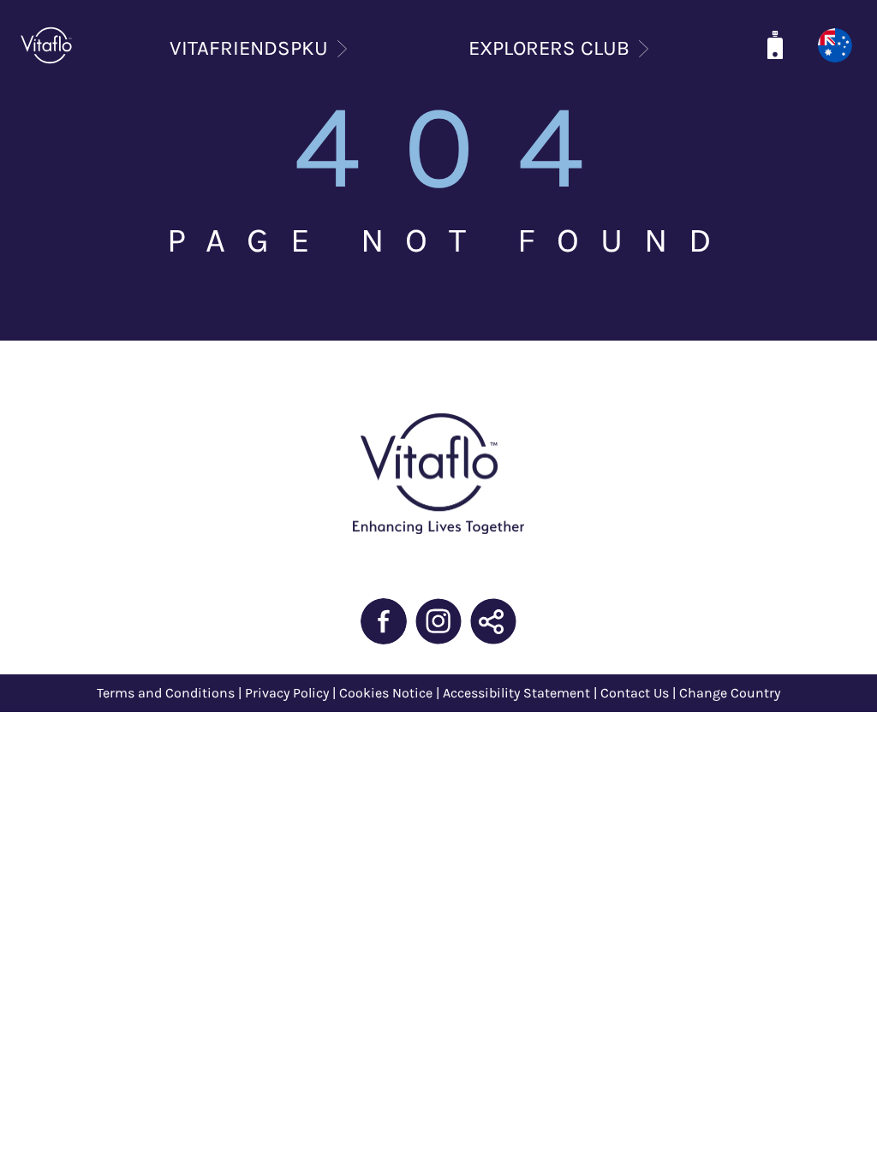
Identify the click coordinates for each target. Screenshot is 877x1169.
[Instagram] (438, 621)
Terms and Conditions (166, 693)
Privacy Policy (288, 693)
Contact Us (634, 693)
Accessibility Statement (516, 693)
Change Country (729, 693)
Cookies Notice (386, 693)
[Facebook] (384, 621)
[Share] (493, 621)
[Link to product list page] (775, 45)
